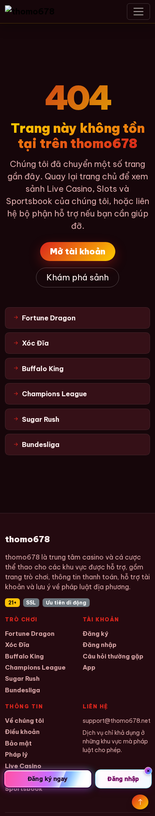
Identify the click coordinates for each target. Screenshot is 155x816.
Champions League (35, 667)
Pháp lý (16, 754)
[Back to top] (140, 802)
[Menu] (138, 11)
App (89, 667)
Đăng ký (95, 633)
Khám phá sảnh (77, 277)
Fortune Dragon (30, 633)
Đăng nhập (100, 645)
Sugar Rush (22, 678)
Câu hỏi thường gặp (113, 656)
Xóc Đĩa (17, 645)
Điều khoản (22, 732)
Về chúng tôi (24, 720)
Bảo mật (18, 743)
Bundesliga (22, 690)
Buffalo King (24, 656)
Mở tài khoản (77, 251)
